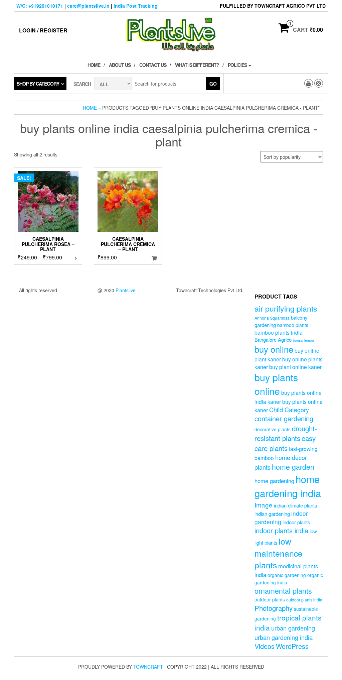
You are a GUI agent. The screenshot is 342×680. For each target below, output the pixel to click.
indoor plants (296, 522)
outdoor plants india (304, 600)
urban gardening (293, 628)
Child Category (289, 409)
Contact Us (152, 65)
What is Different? (197, 65)
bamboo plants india (278, 332)
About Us (120, 65)
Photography (273, 608)
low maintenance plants (278, 553)
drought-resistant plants (285, 433)
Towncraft (148, 666)
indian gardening (272, 513)
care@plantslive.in (88, 5)
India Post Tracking (136, 5)
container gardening (283, 418)
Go (213, 83)
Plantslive (126, 290)
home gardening (274, 481)
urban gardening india (283, 637)
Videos (264, 646)
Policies (238, 65)
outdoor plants (269, 599)
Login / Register (43, 30)
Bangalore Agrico (273, 339)
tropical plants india (287, 622)
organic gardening (287, 575)
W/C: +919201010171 (39, 5)
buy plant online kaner (295, 366)
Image (263, 504)
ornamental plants (283, 590)
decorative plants (272, 429)
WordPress (292, 646)
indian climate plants (295, 505)
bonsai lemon (303, 340)
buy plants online (276, 384)
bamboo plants (292, 325)
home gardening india (287, 486)
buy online (273, 349)
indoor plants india (281, 530)
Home (94, 65)
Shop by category (38, 83)
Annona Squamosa (272, 318)
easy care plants (285, 443)
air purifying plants (285, 308)
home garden (293, 466)
